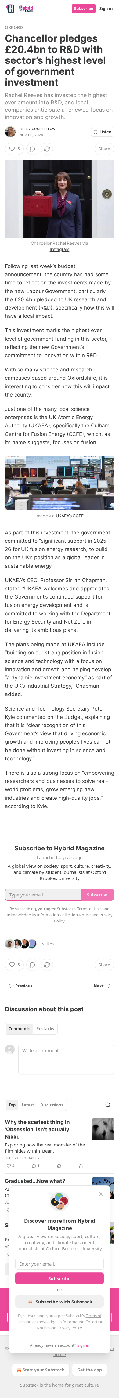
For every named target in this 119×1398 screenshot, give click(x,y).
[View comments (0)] (32, 149)
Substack (29, 1385)
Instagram (60, 249)
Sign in (106, 8)
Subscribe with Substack (64, 1301)
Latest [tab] (28, 1105)
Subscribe (83, 8)
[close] (101, 1194)
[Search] (108, 1105)
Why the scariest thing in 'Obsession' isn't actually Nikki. (37, 1129)
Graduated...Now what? (35, 1181)
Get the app (89, 1370)
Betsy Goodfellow (38, 129)
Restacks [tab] (45, 1028)
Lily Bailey (30, 1158)
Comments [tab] (19, 1028)
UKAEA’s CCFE (70, 515)
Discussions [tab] (51, 1105)
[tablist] (31, 1029)
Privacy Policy (69, 1328)
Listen (105, 132)
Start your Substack (43, 1370)
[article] (59, 1144)
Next (99, 986)
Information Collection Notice (64, 915)
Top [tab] (12, 1105)
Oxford (14, 27)
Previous (23, 986)
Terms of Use (89, 908)
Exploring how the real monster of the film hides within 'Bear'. (45, 1148)
